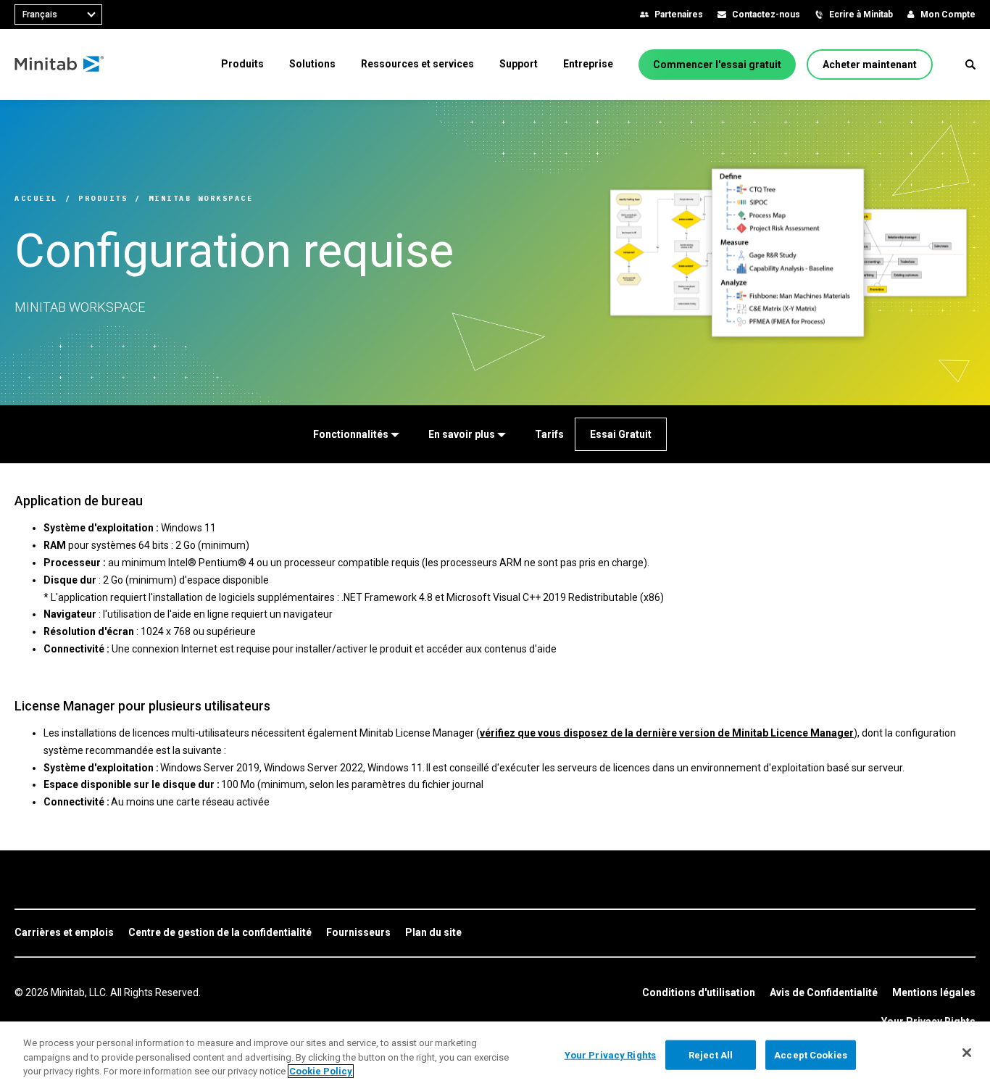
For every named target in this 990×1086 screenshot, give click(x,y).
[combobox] (58, 14)
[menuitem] (242, 64)
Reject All (711, 1054)
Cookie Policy (320, 1071)
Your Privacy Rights (610, 1054)
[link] (64, 933)
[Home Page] (59, 64)
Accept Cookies (810, 1054)
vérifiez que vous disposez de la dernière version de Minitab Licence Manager (667, 733)
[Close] (967, 1053)
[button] (970, 64)
